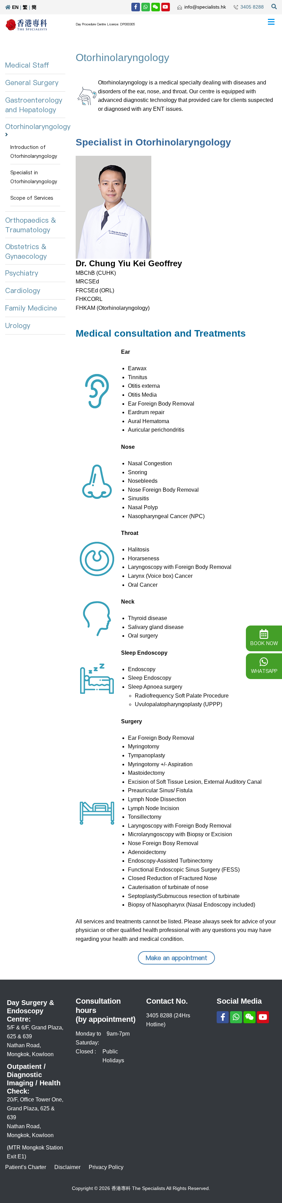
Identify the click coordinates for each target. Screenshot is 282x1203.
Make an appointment (176, 958)
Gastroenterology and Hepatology (33, 105)
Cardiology (22, 290)
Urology (17, 325)
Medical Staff (27, 65)
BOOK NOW (264, 643)
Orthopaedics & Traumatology (30, 225)
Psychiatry (21, 273)
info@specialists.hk (205, 7)
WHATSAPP (264, 671)
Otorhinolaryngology (37, 126)
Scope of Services (31, 198)
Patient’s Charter (25, 1167)
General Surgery (31, 82)
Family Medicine (31, 308)
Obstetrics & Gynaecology (26, 251)
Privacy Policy (106, 1167)
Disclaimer (67, 1167)
